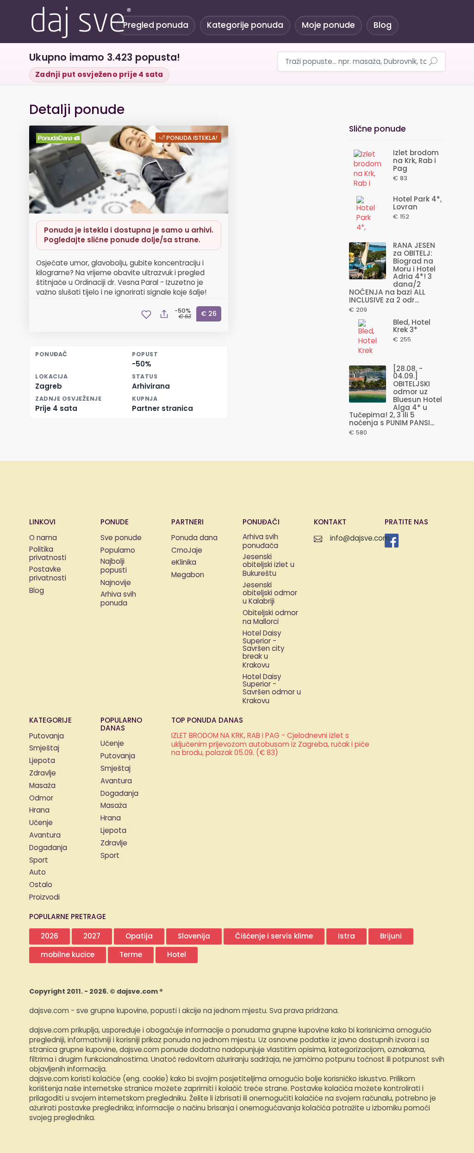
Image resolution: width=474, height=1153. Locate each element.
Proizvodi (44, 897)
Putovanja (46, 736)
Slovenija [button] (194, 936)
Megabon (187, 575)
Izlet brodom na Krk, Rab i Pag (416, 161)
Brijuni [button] (391, 936)
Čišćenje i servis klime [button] (274, 936)
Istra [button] (346, 936)
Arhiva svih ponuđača (260, 542)
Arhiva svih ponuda (118, 599)
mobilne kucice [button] (67, 955)
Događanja (48, 848)
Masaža (42, 785)
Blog (383, 25)
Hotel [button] (176, 955)
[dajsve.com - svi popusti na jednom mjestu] (80, 21)
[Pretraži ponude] (433, 62)
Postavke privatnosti (47, 574)
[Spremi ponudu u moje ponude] (146, 314)
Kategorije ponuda (245, 25)
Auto (37, 872)
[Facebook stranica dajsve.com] (392, 541)
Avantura (45, 835)
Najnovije (115, 583)
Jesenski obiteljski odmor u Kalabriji (270, 594)
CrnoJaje (186, 550)
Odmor (41, 798)
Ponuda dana (194, 538)
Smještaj (44, 748)
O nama (43, 538)
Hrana (39, 810)
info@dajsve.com (360, 538)
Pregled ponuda (155, 25)
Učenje (41, 823)
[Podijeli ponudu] (164, 314)
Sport (38, 860)
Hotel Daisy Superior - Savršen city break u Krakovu (264, 650)
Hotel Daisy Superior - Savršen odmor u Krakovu (272, 690)
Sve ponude (121, 538)
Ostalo (40, 885)
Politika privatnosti (47, 554)
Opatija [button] (139, 936)
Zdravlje (42, 773)
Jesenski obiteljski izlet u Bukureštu (268, 566)
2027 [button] (91, 936)
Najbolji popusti (113, 566)
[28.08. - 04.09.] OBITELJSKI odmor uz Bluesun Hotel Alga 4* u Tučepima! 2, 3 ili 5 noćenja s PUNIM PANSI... (395, 396)
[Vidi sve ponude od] (60, 138)
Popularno (117, 550)
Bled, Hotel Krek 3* (411, 326)
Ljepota (42, 760)
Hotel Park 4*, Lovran (417, 203)
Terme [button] (130, 955)
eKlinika (183, 562)
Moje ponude (328, 25)
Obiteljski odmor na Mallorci (270, 618)
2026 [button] (49, 936)
